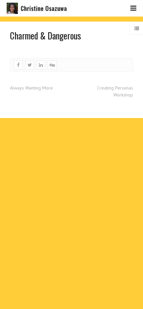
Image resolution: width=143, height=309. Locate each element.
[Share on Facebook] (18, 65)
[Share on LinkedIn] (41, 65)
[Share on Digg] (52, 65)
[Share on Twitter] (29, 65)
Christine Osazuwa (44, 8)
